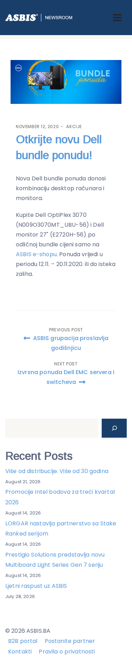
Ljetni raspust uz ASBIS (36, 586)
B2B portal (23, 641)
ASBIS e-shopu (36, 254)
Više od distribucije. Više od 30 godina (56, 471)
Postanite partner (70, 641)
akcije (74, 126)
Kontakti (20, 651)
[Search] (114, 428)
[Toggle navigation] (117, 17)
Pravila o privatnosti (67, 651)
